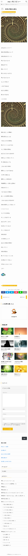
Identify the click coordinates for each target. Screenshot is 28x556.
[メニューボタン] (1, 1)
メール (4, 414)
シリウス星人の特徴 (8, 510)
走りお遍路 (6, 534)
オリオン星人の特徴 (8, 512)
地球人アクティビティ (9, 531)
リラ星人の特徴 (7, 518)
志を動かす (3, 450)
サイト (4, 419)
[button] (3, 292)
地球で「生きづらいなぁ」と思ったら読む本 (14, 495)
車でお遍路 (6, 537)
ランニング (6, 542)
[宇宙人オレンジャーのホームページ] (14, 1)
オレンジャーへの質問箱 (9, 483)
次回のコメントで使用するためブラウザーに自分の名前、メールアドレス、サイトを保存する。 (14, 424)
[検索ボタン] (26, 1)
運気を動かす (4, 457)
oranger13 (14, 316)
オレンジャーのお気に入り (9, 528)
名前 (4, 409)
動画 (4, 486)
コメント (5, 392)
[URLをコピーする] (25, 292)
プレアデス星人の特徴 (8, 507)
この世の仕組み (7, 523)
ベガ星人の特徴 (7, 515)
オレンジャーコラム (8, 501)
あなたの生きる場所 (5, 454)
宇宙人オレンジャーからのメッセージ (9, 12)
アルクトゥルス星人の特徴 (9, 520)
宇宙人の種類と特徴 (8, 504)
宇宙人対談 (6, 498)
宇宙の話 (6, 526)
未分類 (5, 489)
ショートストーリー (8, 480)
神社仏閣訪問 (7, 545)
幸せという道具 (4, 446)
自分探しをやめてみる (6, 461)
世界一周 (6, 539)
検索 (24, 438)
